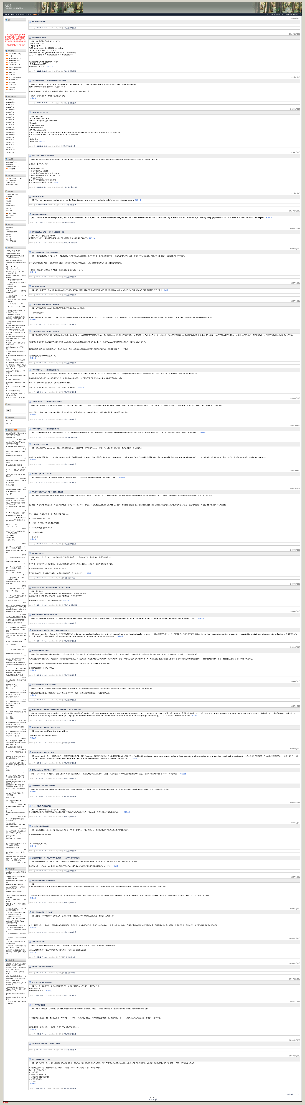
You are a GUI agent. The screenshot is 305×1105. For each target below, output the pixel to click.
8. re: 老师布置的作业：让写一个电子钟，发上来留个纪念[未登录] (15, 499)
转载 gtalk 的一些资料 (39, 22)
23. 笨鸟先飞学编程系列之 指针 (15, 330)
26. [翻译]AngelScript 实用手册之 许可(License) (15, 343)
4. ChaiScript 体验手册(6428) (14, 884)
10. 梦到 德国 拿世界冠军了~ (14, 280)
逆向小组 (8, 239)
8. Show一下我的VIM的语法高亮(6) (15, 994)
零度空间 (8, 203)
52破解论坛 (9, 227)
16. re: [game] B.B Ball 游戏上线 (15, 588)
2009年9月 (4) (10, 137)
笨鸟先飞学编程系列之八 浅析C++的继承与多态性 (47, 492)
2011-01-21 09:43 (41, 146)
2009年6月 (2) (10, 142)
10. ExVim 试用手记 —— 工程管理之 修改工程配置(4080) (16, 909)
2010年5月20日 (295, 488)
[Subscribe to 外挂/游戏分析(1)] (7, 80)
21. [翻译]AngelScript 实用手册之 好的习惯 (15, 322)
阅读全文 (50, 66)
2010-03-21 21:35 (41, 675)
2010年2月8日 (295, 877)
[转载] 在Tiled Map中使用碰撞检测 (43, 155)
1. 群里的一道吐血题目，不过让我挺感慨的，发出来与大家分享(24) (16, 964)
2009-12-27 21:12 (41, 957)
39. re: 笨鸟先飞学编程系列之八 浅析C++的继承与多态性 (16, 844)
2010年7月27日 (295, 228)
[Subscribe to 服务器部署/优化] (7, 70)
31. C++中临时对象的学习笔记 (15, 362)
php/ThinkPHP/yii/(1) (14, 60)
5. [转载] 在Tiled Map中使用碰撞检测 (16, 263)
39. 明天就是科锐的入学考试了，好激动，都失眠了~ (15, 394)
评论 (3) (67, 187)
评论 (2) (66, 295)
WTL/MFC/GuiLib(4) (14, 65)
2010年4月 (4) (10, 119)
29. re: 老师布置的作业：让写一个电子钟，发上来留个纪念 (16, 723)
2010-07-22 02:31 (41, 277)
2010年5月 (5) (10, 117)
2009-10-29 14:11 (41, 1088)
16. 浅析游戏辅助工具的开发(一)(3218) (16, 934)
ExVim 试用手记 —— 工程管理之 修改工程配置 (47, 401)
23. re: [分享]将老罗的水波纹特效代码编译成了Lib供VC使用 (15, 659)
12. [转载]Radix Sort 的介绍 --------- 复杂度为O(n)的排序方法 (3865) (16, 917)
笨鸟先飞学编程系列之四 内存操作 (42, 912)
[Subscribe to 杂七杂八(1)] (7, 90)
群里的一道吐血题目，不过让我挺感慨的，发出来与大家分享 (51, 587)
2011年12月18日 (294, 34)
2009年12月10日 (294, 979)
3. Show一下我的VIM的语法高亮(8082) (16, 881)
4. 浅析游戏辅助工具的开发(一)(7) (16, 976)
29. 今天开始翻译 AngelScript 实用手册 (16, 356)
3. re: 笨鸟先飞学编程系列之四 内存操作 (15, 452)
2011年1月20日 (295, 152)
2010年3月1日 (295, 706)
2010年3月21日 (295, 647)
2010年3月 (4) (10, 122)
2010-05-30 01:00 (41, 419)
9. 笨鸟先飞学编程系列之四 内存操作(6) (16, 998)
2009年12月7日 (295, 1001)
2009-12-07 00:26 (41, 1034)
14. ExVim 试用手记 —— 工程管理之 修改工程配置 (16, 296)
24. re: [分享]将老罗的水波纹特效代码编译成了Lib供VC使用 (15, 671)
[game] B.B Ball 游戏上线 (40, 112)
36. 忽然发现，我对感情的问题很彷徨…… (15, 383)
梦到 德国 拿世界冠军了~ (39, 286)
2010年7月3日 (295, 283)
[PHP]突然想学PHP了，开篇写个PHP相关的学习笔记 (49, 80)
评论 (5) (66, 675)
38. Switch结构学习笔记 (13, 390)
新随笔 (22, 14)
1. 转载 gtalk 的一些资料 (13, 251)
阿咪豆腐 (8, 201)
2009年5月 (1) (10, 144)
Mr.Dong (11, 199)
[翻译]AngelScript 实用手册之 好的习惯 (44, 614)
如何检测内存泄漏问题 (39, 37)
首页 (17, 14)
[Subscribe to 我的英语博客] (7, 213)
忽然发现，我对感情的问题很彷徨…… (44, 966)
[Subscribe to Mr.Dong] (7, 199)
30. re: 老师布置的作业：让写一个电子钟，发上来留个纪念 (16, 732)
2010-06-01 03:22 (41, 324)
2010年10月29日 (294, 211)
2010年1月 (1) (10, 127)
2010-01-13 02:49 (41, 932)
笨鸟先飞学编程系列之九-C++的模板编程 (45, 252)
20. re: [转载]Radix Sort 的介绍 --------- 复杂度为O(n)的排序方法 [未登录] (16, 629)
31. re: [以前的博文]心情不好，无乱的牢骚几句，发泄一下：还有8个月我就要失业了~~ (16, 742)
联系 (27, 14)
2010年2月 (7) (10, 124)
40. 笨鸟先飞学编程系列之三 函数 (15, 397)
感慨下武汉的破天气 (38, 553)
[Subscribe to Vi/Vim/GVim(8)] (7, 63)
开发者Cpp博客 (10, 14)
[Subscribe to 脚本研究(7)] (7, 72)
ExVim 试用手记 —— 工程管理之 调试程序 (45, 331)
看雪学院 (8, 236)
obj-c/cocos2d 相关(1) (15, 58)
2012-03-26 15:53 (41, 28)
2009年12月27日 (294, 938)
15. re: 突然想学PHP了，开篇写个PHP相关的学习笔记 (16, 578)
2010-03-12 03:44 (41, 700)
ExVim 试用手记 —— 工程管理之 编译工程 (45, 370)
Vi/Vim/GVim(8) (13, 62)
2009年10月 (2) (10, 134)
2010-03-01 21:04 (41, 742)
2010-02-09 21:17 (41, 851)
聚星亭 (8, 5)
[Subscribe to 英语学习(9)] (7, 87)
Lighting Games (10, 182)
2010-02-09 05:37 (41, 871)
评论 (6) (67, 437)
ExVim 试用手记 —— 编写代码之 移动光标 (45, 304)
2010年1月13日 (295, 909)
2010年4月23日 (295, 584)
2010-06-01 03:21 (41, 363)
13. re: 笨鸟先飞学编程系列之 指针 (15, 558)
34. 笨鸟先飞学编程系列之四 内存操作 (15, 376)
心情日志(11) (12, 84)
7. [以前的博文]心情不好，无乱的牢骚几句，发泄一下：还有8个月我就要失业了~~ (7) (16, 988)
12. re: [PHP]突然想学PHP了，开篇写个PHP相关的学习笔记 (15, 547)
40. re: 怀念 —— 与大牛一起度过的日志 (15, 853)
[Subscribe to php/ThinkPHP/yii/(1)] (7, 61)
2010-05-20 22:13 (41, 544)
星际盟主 (8, 217)
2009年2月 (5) (10, 152)
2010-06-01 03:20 (41, 392)
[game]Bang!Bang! (38, 196)
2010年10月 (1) (10, 109)
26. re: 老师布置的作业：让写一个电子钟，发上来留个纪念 (16, 693)
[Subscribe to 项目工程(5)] (7, 82)
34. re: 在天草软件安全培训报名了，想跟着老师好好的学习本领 (15, 776)
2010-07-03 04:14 (41, 295)
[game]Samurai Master (39, 214)
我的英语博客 (12, 213)
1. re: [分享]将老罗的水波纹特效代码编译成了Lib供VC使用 (16, 434)
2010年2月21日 (295, 802)
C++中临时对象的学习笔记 (40, 826)
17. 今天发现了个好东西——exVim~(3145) (16, 938)
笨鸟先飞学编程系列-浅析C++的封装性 (44, 684)
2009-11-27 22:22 (41, 1049)
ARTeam (8, 230)
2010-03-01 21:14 (41, 720)
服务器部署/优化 (13, 69)
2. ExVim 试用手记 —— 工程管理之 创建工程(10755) (15, 877)
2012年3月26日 (295, 18)
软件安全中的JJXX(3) (15, 77)
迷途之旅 (8, 208)
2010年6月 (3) (10, 114)
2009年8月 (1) (10, 139)
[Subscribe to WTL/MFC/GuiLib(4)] (7, 65)
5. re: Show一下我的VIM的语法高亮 (15, 470)
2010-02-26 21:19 (41, 778)
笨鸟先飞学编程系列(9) (15, 67)
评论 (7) (66, 277)
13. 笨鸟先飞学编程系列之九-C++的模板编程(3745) (15, 922)
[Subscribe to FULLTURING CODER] (7, 179)
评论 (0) (66, 28)
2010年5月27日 (295, 425)
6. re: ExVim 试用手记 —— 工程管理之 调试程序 (16, 481)
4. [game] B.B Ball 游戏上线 (14, 260)
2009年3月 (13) (10, 149)
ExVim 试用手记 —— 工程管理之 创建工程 (45, 429)
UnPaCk (8, 234)
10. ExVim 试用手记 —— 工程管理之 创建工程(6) (16, 1002)
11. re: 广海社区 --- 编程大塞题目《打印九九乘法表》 (15, 532)
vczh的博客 (12, 168)
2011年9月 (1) (10, 104)
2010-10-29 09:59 (41, 222)
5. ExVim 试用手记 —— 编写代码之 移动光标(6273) (15, 888)
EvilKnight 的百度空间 (12, 194)
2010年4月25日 (295, 550)
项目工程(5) (12, 82)
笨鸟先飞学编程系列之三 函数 (41, 1059)
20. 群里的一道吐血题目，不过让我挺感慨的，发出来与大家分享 (15, 318)
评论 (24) (67, 605)
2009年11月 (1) (10, 132)
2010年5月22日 (295, 470)
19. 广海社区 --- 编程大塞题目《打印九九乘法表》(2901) (16, 946)
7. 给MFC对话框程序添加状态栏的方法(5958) (16, 896)
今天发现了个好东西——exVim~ (42, 474)
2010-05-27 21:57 (41, 464)
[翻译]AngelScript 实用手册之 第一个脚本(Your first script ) (51, 630)
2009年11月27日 (294, 1040)
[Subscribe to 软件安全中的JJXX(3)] (7, 77)
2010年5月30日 (295, 398)
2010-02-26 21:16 (41, 796)
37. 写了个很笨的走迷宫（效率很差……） (15, 387)
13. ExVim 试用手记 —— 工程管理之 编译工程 (16, 291)
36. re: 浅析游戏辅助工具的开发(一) (15, 807)
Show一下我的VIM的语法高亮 (41, 806)
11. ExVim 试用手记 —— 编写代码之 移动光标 (16, 283)
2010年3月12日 (295, 681)
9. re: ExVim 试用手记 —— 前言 (15, 513)
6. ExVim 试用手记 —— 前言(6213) (15, 892)
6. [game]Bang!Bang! (12, 267)
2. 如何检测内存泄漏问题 (13, 253)
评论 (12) (67, 242)
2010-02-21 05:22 (41, 816)
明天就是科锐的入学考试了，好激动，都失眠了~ (47, 1043)
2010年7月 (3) (10, 112)
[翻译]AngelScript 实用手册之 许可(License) (46, 727)
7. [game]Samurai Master (13, 269)
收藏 (74, 28)
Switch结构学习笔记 (38, 1005)
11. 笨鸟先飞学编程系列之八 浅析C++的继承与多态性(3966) (15, 913)
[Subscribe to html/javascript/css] (7, 56)
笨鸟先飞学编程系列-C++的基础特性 (43, 880)
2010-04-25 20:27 (41, 578)
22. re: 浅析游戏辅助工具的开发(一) (15, 650)
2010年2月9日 (295, 823)
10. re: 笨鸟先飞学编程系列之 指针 (15, 521)
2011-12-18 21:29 (41, 71)
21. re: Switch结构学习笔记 (14, 641)
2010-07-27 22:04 (41, 242)
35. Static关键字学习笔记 (13, 379)
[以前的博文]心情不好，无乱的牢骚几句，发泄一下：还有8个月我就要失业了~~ (57, 858)
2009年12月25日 (294, 963)
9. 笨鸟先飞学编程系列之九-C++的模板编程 (16, 276)
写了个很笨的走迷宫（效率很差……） (44, 982)
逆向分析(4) (12, 74)
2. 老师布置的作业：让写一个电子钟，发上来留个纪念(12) (16, 968)
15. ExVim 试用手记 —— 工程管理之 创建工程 (16, 300)
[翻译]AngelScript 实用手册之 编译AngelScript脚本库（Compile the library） (57, 709)
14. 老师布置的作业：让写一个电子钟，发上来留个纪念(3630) (15, 926)
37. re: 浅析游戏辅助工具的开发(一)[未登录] (15, 819)
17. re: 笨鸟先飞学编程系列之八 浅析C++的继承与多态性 (16, 596)
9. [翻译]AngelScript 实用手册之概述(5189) (15, 904)
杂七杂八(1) (12, 89)
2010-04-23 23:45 (41, 605)
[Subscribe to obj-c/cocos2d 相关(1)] (7, 58)
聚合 (31, 14)
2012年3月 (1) (10, 99)
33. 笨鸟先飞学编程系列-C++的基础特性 (15, 372)
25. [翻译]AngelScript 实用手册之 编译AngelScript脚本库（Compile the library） (15, 338)
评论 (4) (66, 103)
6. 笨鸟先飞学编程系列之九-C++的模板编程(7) (16, 983)
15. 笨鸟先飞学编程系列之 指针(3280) (16, 930)
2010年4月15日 (295, 611)
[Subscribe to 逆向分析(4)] (7, 75)
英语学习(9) (12, 87)
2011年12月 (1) (10, 102)
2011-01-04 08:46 (41, 205)
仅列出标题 (290, 1094)
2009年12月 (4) (10, 129)
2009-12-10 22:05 (41, 995)
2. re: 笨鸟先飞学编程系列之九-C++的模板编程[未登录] (16, 443)
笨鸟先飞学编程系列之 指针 (40, 650)
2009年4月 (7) (10, 147)
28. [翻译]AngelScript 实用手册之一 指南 (15, 352)
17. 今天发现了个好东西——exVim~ (15, 307)
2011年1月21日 (295, 109)
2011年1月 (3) (10, 107)
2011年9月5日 (295, 77)
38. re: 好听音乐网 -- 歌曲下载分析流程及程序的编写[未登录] (16, 832)
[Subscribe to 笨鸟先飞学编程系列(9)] (7, 67)
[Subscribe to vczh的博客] (7, 169)
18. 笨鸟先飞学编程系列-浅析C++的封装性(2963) (15, 942)
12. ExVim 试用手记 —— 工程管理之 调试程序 (16, 287)
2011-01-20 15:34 (41, 187)
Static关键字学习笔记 (39, 942)
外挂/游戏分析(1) (13, 79)
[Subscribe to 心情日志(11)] (7, 85)
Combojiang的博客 (11, 162)
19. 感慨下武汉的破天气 (13, 314)
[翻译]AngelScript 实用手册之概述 (43, 752)
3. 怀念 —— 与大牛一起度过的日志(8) (15, 972)
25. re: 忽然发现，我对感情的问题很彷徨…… (16, 681)
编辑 (71, 28)
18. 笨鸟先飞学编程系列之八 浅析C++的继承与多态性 (15, 311)
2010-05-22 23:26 (41, 482)
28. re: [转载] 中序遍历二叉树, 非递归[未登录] (16, 712)
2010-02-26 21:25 (41, 763)
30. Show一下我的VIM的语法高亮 (15, 360)
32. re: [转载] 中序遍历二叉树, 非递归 (16, 752)
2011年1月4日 (295, 193)
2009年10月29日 (294, 1056)
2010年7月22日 (295, 249)
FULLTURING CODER (15, 178)
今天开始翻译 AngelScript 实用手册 (43, 785)
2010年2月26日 (295, 749)
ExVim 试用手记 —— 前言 (40, 444)
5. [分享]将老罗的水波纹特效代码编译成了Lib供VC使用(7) (15, 979)
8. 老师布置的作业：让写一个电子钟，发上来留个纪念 (16, 272)
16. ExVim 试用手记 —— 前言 (14, 304)
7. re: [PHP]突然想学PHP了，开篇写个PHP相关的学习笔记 (16, 490)
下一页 (297, 1094)
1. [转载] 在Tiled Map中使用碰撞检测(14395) (16, 873)
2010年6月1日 (295, 301)
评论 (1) (65, 146)
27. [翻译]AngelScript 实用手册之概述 (15, 348)
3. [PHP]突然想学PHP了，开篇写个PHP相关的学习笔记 (15, 256)
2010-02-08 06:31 (41, 902)
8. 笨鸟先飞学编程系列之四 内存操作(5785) (16, 900)
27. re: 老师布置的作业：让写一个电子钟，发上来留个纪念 (16, 702)
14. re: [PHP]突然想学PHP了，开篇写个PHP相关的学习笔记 (15, 567)
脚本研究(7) (12, 72)
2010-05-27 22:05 (41, 437)
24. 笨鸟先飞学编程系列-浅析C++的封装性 (15, 333)
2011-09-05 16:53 (41, 103)
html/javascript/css (14, 56)
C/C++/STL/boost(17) (15, 54)
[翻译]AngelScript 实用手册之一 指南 (44, 770)
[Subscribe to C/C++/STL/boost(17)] (7, 54)
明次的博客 (9, 210)
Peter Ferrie (9, 164)
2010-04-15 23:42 (41, 623)
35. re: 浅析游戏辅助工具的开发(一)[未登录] (15, 794)
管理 (39, 14)
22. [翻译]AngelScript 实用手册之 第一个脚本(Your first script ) (15, 326)
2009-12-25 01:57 (41, 973)
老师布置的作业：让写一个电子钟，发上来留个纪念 (48, 232)
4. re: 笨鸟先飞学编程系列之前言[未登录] (15, 461)
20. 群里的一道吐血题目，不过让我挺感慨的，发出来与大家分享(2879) (16, 951)
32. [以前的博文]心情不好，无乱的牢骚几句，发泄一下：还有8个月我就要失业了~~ (16, 366)
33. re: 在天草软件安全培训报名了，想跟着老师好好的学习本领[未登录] (16, 764)
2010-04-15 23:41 (41, 641)
